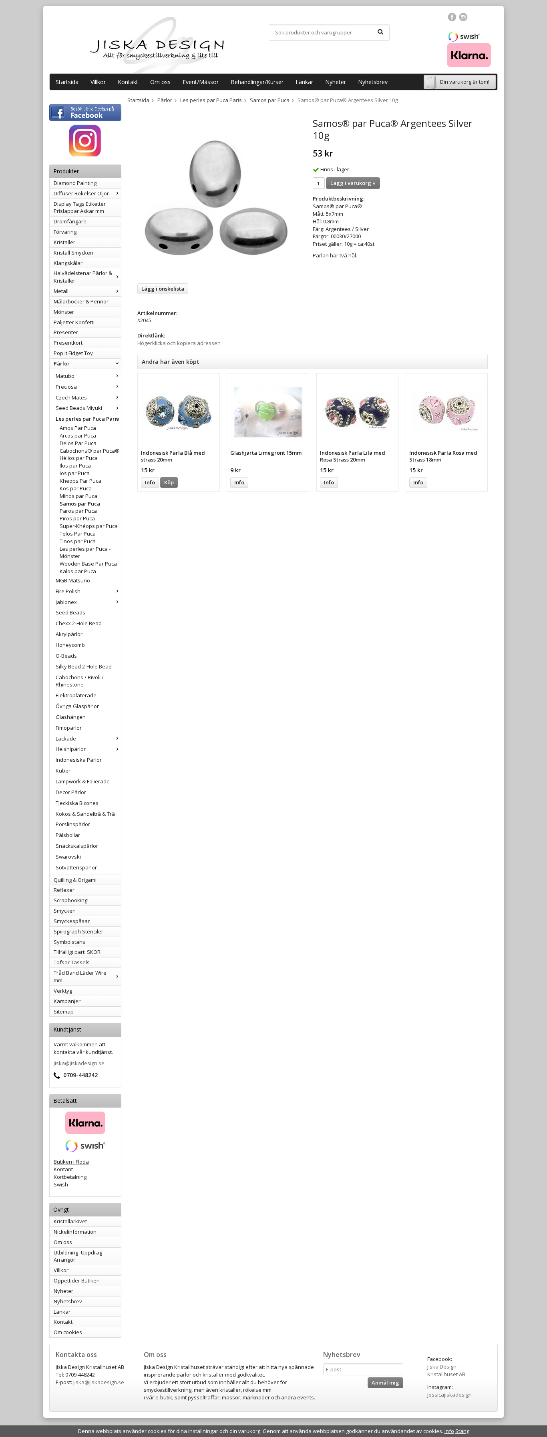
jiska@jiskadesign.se (79, 1063)
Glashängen (71, 717)
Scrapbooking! (71, 900)
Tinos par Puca (78, 541)
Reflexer (64, 889)
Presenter (66, 332)
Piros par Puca (77, 518)
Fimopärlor (69, 727)
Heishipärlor (71, 749)
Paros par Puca (78, 510)
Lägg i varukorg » (353, 183)
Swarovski (68, 856)
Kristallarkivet (70, 1221)
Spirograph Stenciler (78, 931)
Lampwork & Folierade (83, 781)
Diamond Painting (75, 183)
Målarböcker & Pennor (81, 301)
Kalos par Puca (78, 571)
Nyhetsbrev (373, 82)
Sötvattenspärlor (76, 867)
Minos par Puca (78, 496)
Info (150, 482)
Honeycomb (70, 644)
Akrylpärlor (69, 634)
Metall (61, 291)
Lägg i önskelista (162, 288)
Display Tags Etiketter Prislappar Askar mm (80, 207)
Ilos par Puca (75, 465)
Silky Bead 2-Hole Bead (84, 666)
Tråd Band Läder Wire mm (80, 976)
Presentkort (68, 342)
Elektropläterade (76, 695)
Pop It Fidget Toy (73, 353)
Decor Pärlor (71, 792)
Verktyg (63, 990)
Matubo (65, 375)
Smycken (65, 910)
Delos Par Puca (78, 443)
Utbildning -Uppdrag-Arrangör (79, 1256)
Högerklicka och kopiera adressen (179, 343)
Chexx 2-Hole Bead (79, 623)
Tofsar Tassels (72, 962)
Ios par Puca (75, 473)
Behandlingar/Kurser (257, 82)
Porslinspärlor (73, 824)
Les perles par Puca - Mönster (85, 552)
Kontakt (128, 82)
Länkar (304, 82)
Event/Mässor (201, 82)
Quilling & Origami (75, 879)
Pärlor (62, 363)
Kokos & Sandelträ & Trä (85, 813)
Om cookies (68, 1332)
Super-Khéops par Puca (89, 526)
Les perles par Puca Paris (87, 418)
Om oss (160, 82)
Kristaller (64, 242)
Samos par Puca (80, 503)
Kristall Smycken (73, 252)
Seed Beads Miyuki (79, 407)
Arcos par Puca (78, 435)
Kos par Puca (76, 488)
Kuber (63, 770)
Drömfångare (70, 221)
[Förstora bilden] (216, 197)
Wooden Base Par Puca (88, 563)
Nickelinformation (75, 1231)
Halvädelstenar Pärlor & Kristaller (83, 276)
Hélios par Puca (79, 458)
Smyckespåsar (72, 921)
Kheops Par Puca (80, 480)
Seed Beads (70, 612)
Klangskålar (68, 263)
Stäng (462, 1431)
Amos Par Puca (78, 428)
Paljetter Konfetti (74, 322)
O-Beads (66, 655)
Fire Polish (68, 591)
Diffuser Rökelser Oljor (81, 193)
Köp (169, 482)
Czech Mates (71, 397)
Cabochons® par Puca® (90, 450)
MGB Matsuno (73, 580)
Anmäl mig (385, 1382)
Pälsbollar (68, 835)
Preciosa (66, 386)
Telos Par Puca (78, 533)
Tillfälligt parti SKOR (77, 951)
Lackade (66, 738)
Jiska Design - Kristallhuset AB (446, 1370)
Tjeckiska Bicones (77, 803)
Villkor (98, 82)
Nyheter (335, 82)
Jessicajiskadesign (449, 1394)
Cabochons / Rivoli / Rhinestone (80, 681)
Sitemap (64, 1011)
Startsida (67, 82)
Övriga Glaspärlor (77, 706)
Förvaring (65, 231)
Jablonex (66, 602)
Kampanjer (67, 1001)
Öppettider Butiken (77, 1280)
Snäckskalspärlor (77, 845)
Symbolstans (69, 941)
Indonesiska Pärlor (79, 759)
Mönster (64, 311)
